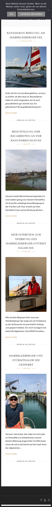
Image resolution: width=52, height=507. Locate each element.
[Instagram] (49, 500)
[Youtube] (45, 500)
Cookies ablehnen (31, 14)
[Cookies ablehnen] (48, 9)
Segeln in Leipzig (26, 120)
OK (11, 14)
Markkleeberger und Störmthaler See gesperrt (26, 360)
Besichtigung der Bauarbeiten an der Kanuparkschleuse (26, 136)
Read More (11, 113)
